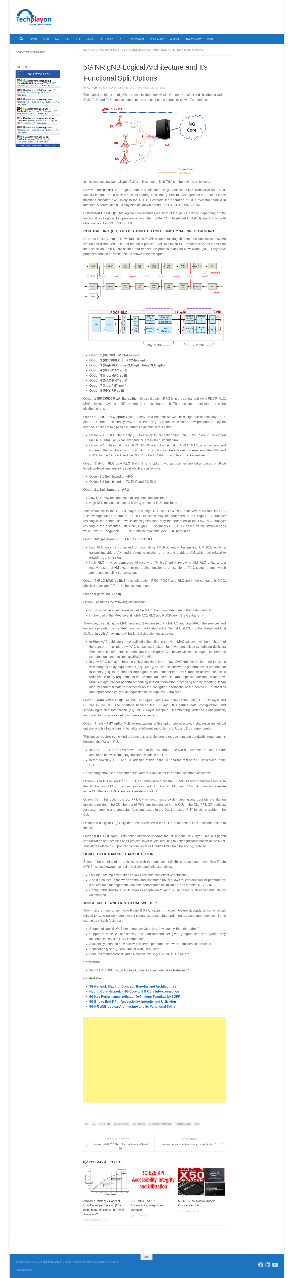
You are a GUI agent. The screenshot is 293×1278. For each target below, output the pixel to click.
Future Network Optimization (143, 49)
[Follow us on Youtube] (274, 1264)
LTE (78, 38)
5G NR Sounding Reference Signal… (34, 140)
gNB (197, 1124)
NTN (67, 38)
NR (179, 49)
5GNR (90, 38)
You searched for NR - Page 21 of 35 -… (37, 91)
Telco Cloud (156, 38)
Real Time (36, 145)
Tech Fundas (194, 49)
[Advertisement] (154, 1060)
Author (92, 87)
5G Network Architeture (159, 1124)
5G (85, 49)
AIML (46, 38)
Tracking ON (49, 145)
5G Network (139, 1124)
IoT (121, 38)
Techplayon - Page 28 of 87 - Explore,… (37, 130)
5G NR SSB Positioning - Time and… (36, 84)
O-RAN (174, 38)
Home (33, 38)
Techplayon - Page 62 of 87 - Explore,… (37, 102)
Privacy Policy (193, 38)
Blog (210, 38)
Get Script (25, 145)
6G (57, 38)
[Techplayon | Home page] (34, 17)
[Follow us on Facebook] (261, 1264)
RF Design (106, 38)
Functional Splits (183, 1124)
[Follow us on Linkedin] (267, 1264)
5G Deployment (121, 1124)
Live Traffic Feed (38, 74)
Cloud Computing (103, 49)
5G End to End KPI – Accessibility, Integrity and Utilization (147, 1205)
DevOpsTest (136, 38)
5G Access (104, 1124)
